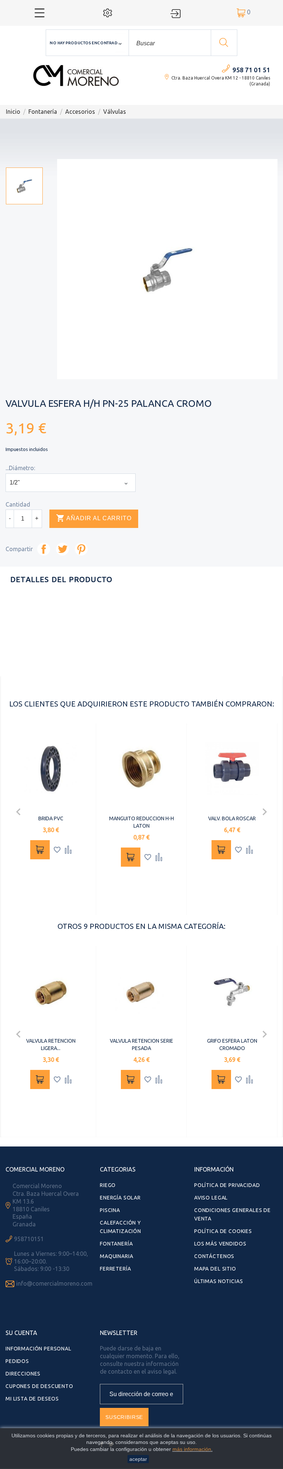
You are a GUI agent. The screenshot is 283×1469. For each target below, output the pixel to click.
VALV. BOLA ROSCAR (232, 818)
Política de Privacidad (227, 1185)
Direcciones (23, 1374)
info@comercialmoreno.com (54, 1283)
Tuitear (62, 549)
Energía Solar (120, 1198)
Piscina (110, 1210)
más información (191, 1449)
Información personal (38, 1349)
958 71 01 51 (251, 69)
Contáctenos (214, 1256)
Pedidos (17, 1361)
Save (81, 549)
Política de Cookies (223, 1231)
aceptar (138, 1459)
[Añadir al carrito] (40, 849)
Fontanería (116, 1244)
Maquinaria (116, 1256)
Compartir (43, 549)
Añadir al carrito (94, 518)
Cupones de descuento (39, 1386)
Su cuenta (21, 1332)
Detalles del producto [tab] (61, 579)
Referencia (127, 666)
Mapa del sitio (215, 1269)
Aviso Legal (211, 1198)
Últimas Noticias (218, 1281)
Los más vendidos (220, 1244)
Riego (108, 1185)
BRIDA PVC (50, 818)
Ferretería (115, 1269)
